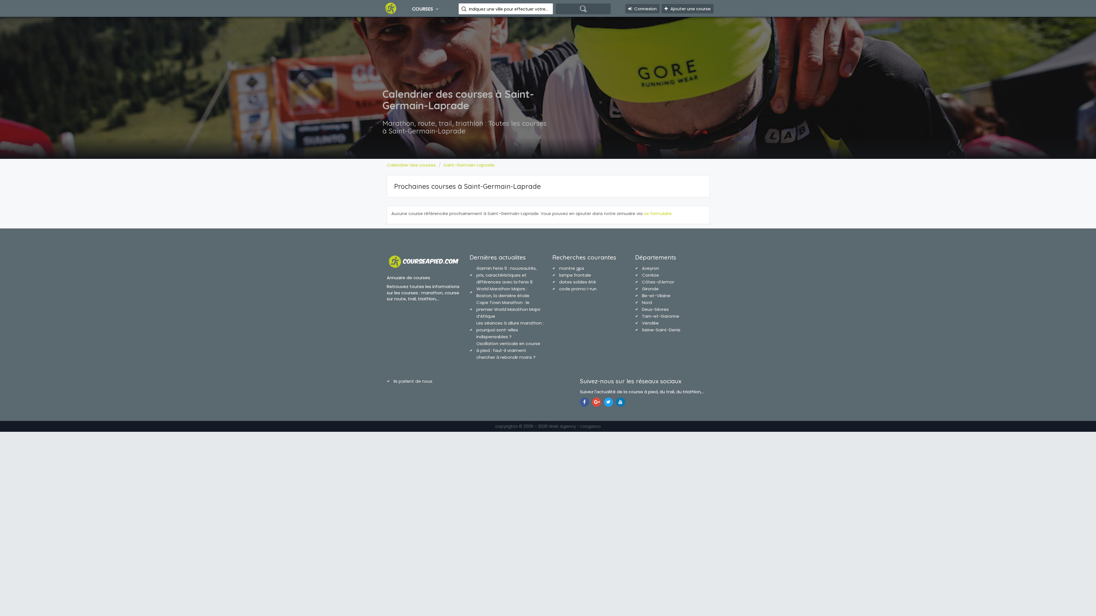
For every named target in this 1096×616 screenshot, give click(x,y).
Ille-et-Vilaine (656, 296)
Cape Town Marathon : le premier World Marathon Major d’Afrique (508, 309)
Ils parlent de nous (413, 381)
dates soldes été (577, 282)
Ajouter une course (690, 9)
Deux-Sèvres (655, 309)
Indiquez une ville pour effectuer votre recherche (509, 9)
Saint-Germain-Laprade (469, 165)
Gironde (650, 289)
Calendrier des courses (411, 165)
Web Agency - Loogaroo (575, 426)
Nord (647, 302)
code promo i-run (578, 289)
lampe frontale (575, 275)
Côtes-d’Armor (658, 282)
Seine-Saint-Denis (661, 330)
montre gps (571, 268)
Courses (423, 9)
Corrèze (650, 275)
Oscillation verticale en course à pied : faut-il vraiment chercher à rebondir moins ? (508, 350)
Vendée (650, 323)
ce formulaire (658, 213)
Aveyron (650, 268)
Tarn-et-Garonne (660, 316)
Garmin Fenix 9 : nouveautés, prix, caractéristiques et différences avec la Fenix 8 (506, 275)
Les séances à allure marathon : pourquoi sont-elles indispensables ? (510, 330)
